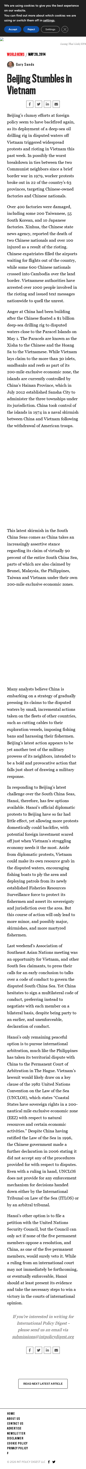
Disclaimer (15, 1438)
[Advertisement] (43, 478)
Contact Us (15, 1423)
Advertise (14, 1428)
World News (15, 54)
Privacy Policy (17, 1448)
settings (48, 20)
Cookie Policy (17, 1443)
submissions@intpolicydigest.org (43, 1336)
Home (11, 1413)
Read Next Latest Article (43, 1383)
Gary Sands (25, 64)
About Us (13, 1418)
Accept (13, 29)
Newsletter (16, 1433)
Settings (50, 29)
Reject (31, 29)
